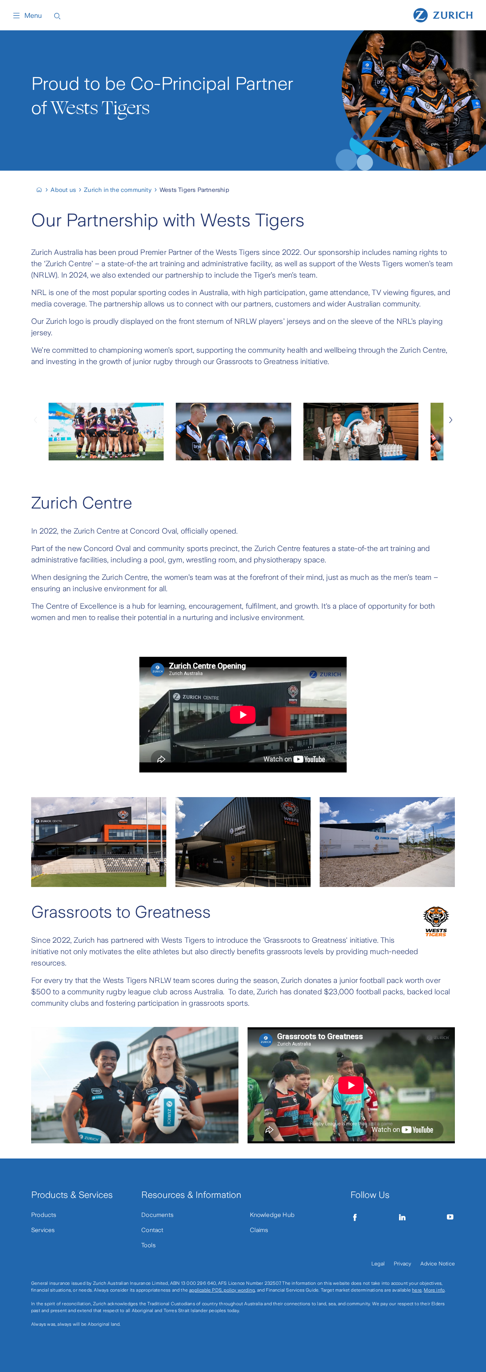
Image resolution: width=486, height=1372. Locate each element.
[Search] (57, 15)
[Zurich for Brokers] (42, 190)
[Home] (443, 14)
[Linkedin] (402, 1217)
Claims (259, 1230)
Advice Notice (437, 1264)
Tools (148, 1245)
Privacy (402, 1264)
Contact (152, 1230)
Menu (33, 15)
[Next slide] (451, 419)
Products (44, 1215)
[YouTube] (450, 1217)
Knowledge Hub (272, 1215)
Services (43, 1230)
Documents (157, 1215)
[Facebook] (355, 1217)
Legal (378, 1264)
